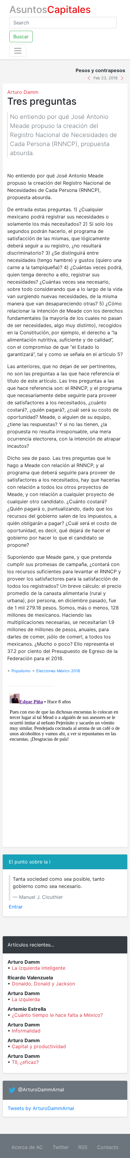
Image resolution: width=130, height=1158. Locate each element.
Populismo (21, 671)
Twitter (61, 1147)
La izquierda (26, 999)
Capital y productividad (39, 1046)
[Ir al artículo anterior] (89, 78)
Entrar (16, 907)
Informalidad (26, 1031)
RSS (82, 1147)
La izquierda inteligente (38, 968)
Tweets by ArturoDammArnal (41, 1108)
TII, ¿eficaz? (25, 1062)
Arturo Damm (22, 92)
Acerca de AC (27, 1147)
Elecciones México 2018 (58, 671)
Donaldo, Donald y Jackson (43, 984)
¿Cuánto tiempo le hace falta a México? (57, 1015)
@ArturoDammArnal (41, 1089)
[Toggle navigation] (17, 51)
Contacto (108, 1147)
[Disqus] (65, 766)
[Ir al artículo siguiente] (122, 78)
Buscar (21, 36)
